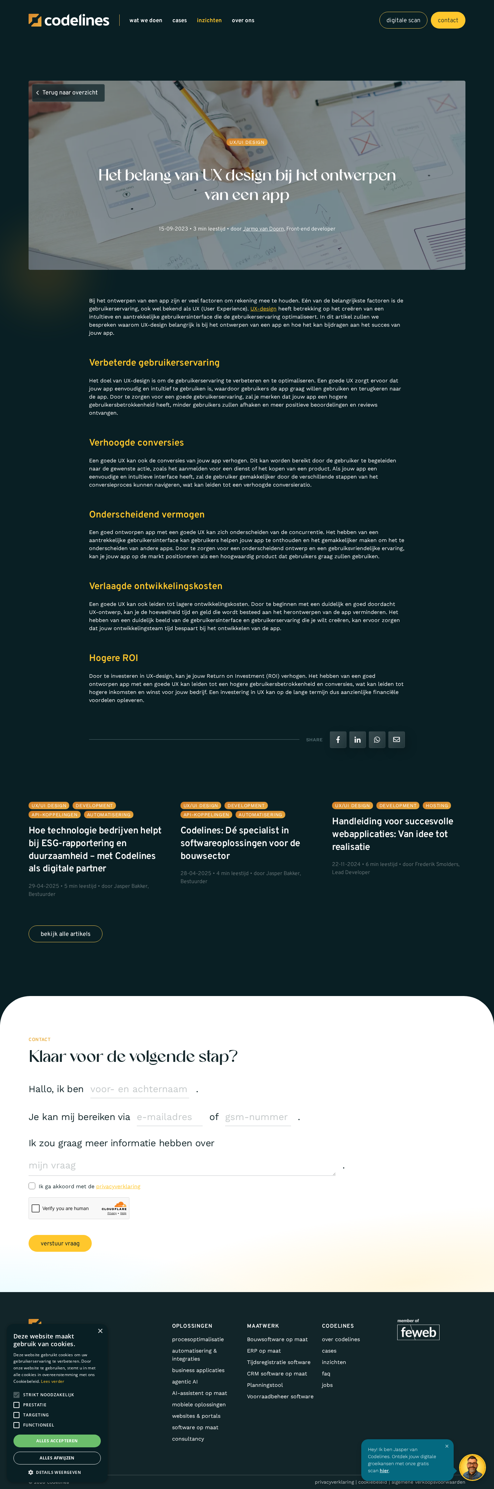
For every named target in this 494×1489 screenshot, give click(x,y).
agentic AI (185, 1381)
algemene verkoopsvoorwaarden (428, 1482)
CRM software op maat (277, 1373)
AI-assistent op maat (199, 1393)
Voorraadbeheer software (280, 1396)
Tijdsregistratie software (279, 1362)
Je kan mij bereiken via (79, 1116)
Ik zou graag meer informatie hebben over (121, 1143)
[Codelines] (69, 20)
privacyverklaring (118, 1186)
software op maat (195, 1427)
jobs (327, 1385)
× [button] (99, 1331)
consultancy (188, 1439)
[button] (57, 1472)
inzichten (209, 21)
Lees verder (52, 1381)
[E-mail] (396, 739)
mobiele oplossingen (199, 1404)
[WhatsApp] (377, 739)
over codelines (341, 1339)
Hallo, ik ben (56, 1088)
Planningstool (265, 1385)
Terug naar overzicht (70, 93)
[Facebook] (338, 739)
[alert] (57, 1403)
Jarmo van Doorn (263, 229)
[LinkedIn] (357, 739)
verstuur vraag (60, 1244)
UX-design (263, 308)
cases (179, 21)
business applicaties (198, 1370)
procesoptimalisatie (198, 1339)
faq (326, 1373)
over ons (243, 21)
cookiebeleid (372, 1482)
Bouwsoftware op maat (277, 1339)
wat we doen (145, 21)
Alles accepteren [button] (57, 1441)
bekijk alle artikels (65, 934)
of (213, 1116)
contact (448, 21)
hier (384, 1470)
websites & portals (196, 1416)
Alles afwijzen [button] (57, 1458)
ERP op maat (264, 1351)
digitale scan (403, 21)
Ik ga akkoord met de (89, 1186)
